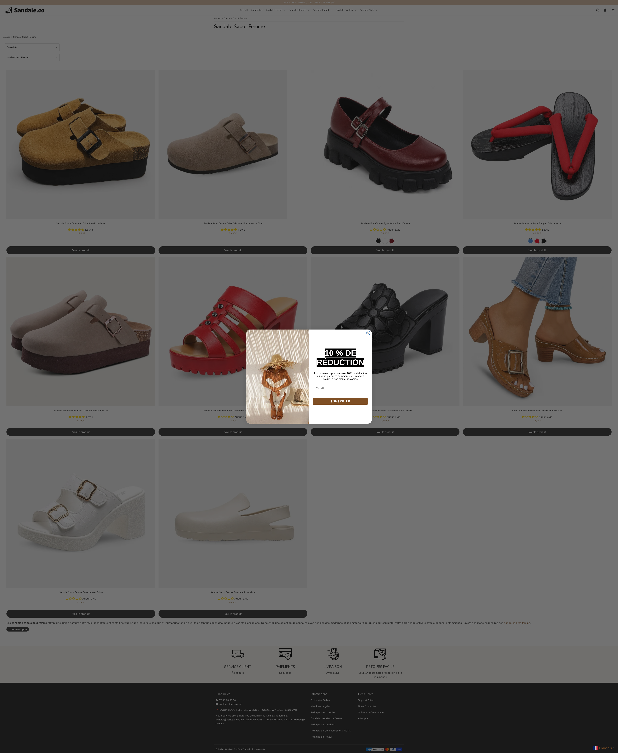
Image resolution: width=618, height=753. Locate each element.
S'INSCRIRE (340, 401)
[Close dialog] (368, 333)
